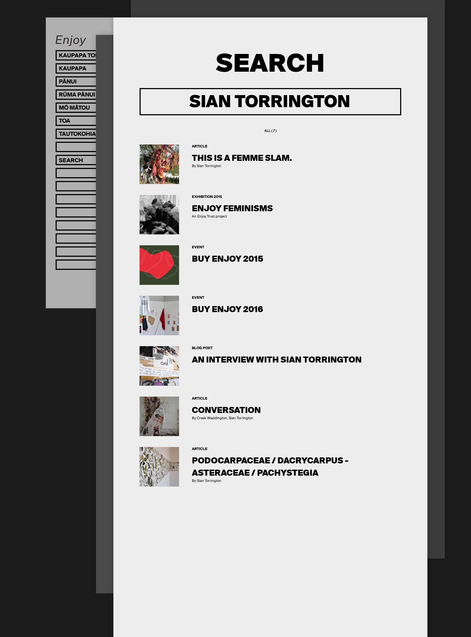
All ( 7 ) (270, 131)
